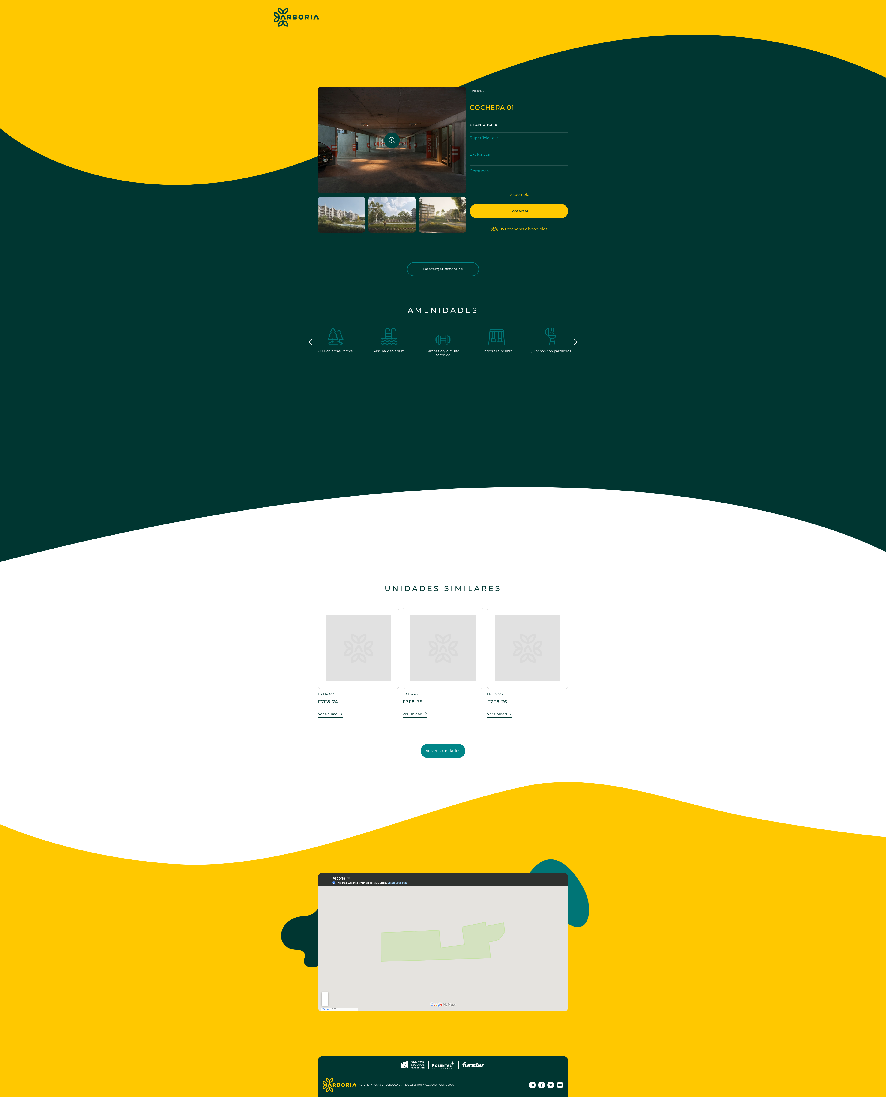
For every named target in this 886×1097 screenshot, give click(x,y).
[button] (310, 342)
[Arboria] (296, 17)
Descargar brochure (443, 269)
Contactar (519, 211)
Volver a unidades (443, 751)
